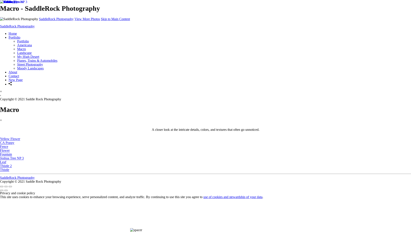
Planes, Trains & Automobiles (37, 60)
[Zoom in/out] (10, 186)
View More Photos (87, 19)
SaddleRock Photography (56, 19)
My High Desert (28, 57)
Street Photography (30, 64)
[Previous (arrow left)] (1, 190)
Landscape (24, 53)
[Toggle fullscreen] (6, 186)
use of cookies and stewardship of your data (232, 197)
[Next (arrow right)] (6, 190)
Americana (24, 45)
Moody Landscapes (30, 68)
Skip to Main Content (115, 19)
